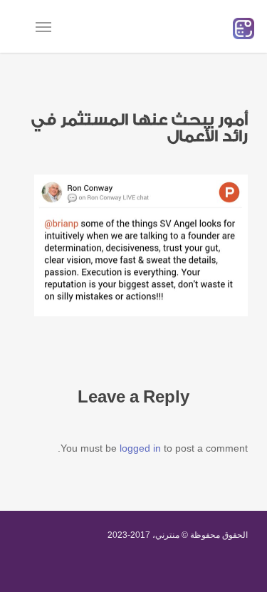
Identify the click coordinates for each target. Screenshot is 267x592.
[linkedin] (105, 569)
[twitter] (25, 569)
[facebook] (65, 569)
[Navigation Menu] (43, 26)
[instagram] (145, 569)
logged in (140, 448)
